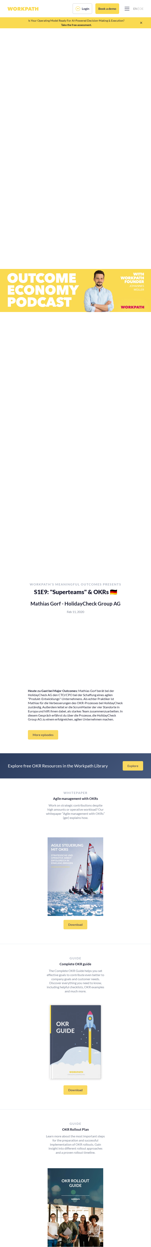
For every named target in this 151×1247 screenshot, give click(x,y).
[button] (126, 8)
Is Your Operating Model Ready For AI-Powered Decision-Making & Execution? (76, 20)
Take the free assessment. (76, 25)
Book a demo (107, 8)
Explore (132, 766)
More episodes (43, 735)
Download (75, 924)
